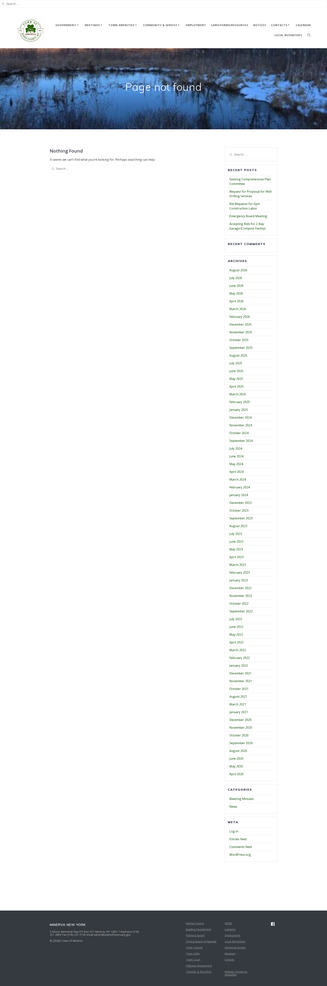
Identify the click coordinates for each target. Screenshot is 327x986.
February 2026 (239, 317)
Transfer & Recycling (198, 972)
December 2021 (240, 673)
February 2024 (239, 487)
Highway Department (199, 965)
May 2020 (236, 766)
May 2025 (236, 379)
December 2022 (240, 588)
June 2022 (236, 627)
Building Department (198, 929)
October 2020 (238, 735)
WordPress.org (240, 855)
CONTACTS (279, 25)
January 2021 (238, 712)
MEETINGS (92, 25)
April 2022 (236, 642)
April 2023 (236, 557)
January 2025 (238, 410)
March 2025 (237, 394)
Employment (232, 935)
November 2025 (240, 332)
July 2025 (235, 363)
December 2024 (240, 417)
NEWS (228, 923)
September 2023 (241, 518)
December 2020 (240, 720)
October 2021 (238, 689)
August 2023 (238, 526)
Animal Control (195, 923)
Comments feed (240, 847)
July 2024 (235, 448)
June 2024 (236, 456)
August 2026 (238, 270)
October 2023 (238, 510)
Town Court (193, 959)
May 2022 (236, 634)
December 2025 (240, 324)
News (233, 806)
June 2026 (236, 286)
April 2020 (236, 774)
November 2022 (240, 596)
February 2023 (239, 572)
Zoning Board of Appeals (201, 941)
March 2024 (237, 479)
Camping (230, 929)
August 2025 (238, 355)
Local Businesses (288, 35)
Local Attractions (235, 941)
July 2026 (235, 278)
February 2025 (239, 402)
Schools (229, 959)
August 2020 (238, 751)
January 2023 (238, 580)
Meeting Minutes (241, 799)
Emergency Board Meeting (248, 216)
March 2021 (237, 704)
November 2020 (240, 727)
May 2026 (236, 293)
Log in (233, 831)
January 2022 (238, 665)
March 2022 (237, 650)
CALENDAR (303, 25)
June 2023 (236, 541)
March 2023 (237, 565)
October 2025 (238, 340)
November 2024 (240, 425)
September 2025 (241, 348)
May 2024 (236, 464)
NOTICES (259, 25)
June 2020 (236, 758)
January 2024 (238, 495)
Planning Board (195, 935)
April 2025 (236, 386)
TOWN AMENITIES (121, 25)
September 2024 (241, 441)
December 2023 (240, 503)
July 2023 (235, 534)
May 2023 (236, 549)
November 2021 (240, 681)
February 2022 (239, 658)
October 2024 (238, 433)
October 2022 (238, 603)
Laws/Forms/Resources (229, 25)
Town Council (194, 947)
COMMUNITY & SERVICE (160, 25)
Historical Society (235, 947)
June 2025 (236, 371)
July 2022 (235, 619)
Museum (230, 953)
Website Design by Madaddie (236, 973)
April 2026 (236, 301)
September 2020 (241, 743)
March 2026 (237, 309)
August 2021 (238, 696)
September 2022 (241, 611)
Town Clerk (193, 953)
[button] (309, 36)
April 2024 (236, 472)
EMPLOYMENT (196, 25)
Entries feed (237, 839)
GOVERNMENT (65, 25)
